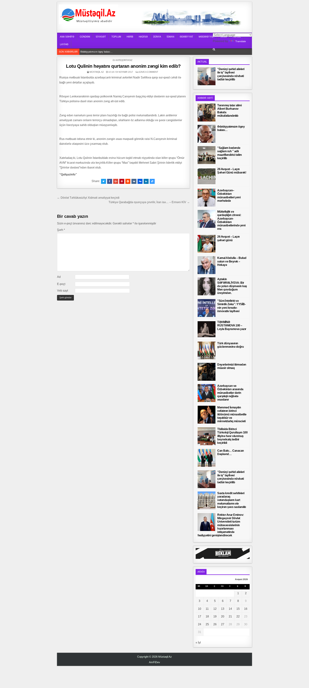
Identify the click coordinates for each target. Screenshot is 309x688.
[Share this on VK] (133, 181)
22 (238, 616)
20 (222, 616)
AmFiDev (154, 662)
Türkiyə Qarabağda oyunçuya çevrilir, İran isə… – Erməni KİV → (149, 202)
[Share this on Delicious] (152, 181)
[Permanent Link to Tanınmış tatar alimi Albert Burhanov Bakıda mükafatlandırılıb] (206, 112)
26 (215, 624)
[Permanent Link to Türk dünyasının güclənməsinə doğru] (206, 350)
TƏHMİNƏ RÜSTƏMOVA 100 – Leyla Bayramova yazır (231, 325)
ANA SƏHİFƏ (67, 36)
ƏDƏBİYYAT (186, 36)
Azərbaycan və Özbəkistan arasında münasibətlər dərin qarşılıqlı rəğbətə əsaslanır (230, 392)
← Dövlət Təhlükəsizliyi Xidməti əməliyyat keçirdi (88, 197)
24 (199, 624)
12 (215, 608)
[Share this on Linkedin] (146, 181)
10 (199, 608)
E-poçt (61, 283)
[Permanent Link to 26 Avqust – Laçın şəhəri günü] (206, 244)
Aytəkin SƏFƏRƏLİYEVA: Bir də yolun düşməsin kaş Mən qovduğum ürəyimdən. (232, 286)
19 (215, 616)
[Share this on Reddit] (127, 181)
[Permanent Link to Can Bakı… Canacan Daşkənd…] (206, 458)
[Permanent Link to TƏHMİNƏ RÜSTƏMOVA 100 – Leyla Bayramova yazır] (206, 329)
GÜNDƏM (85, 36)
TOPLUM (116, 36)
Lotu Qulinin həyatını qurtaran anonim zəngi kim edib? (123, 66)
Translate (240, 41)
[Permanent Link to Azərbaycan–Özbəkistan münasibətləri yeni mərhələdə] (206, 198)
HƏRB (130, 36)
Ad (59, 276)
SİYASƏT (101, 36)
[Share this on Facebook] (109, 181)
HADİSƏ (143, 36)
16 (245, 608)
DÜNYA (157, 36)
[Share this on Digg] (140, 181)
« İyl (198, 642)
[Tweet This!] (103, 181)
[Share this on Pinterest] (121, 181)
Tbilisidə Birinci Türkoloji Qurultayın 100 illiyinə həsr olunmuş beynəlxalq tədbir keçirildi (232, 436)
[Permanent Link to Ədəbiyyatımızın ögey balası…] (206, 134)
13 (222, 608)
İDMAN (170, 36)
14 (230, 608)
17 (199, 616)
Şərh (61, 229)
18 (207, 616)
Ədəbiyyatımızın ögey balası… (96, 51)
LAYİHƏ (64, 44)
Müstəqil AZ (97, 72)
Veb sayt (62, 290)
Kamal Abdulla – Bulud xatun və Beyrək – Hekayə (231, 261)
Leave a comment (148, 72)
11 (207, 608)
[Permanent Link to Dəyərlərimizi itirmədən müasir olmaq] (206, 372)
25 (207, 624)
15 (238, 608)
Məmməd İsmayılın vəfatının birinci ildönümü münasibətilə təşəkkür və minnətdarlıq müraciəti (231, 414)
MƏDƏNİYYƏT (207, 36)
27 (222, 624)
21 (230, 616)
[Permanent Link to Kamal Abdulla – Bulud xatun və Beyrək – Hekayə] (206, 265)
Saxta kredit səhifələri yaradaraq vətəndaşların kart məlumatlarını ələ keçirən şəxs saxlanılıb (231, 500)
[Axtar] (214, 49)
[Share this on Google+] (115, 181)
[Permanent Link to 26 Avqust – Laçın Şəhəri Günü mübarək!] (206, 176)
